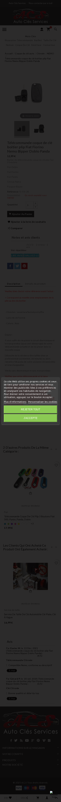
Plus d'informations (15, 401)
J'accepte (31, 418)
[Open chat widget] (54, 795)
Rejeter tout (30, 409)
